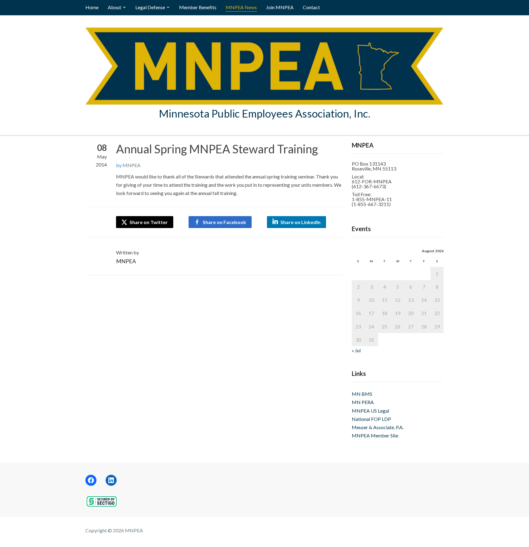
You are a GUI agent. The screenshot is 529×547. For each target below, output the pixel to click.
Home (92, 7)
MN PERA (363, 402)
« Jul (356, 350)
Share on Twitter (148, 222)
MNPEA (131, 165)
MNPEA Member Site (375, 435)
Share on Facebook (224, 222)
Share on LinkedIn (300, 222)
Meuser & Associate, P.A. (377, 427)
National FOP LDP (371, 419)
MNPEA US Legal (370, 411)
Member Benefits (197, 7)
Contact (311, 7)
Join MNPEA (280, 7)
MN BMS (362, 394)
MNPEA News (241, 7)
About (114, 7)
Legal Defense (150, 7)
